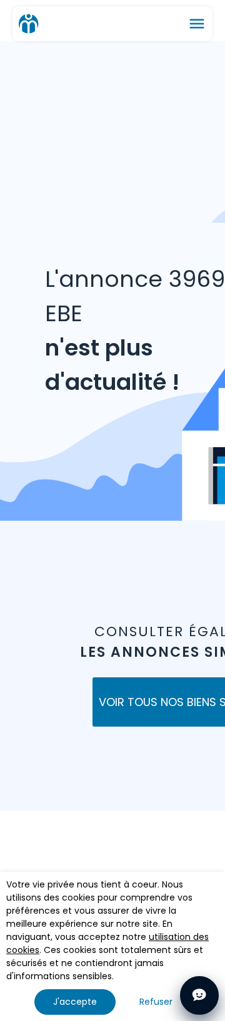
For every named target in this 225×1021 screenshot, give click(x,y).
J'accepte (75, 1001)
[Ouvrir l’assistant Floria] (199, 995)
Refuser (155, 1001)
